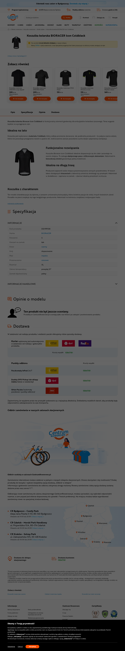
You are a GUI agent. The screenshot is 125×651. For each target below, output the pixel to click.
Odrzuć (20, 646)
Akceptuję (32, 646)
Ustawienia (11, 646)
